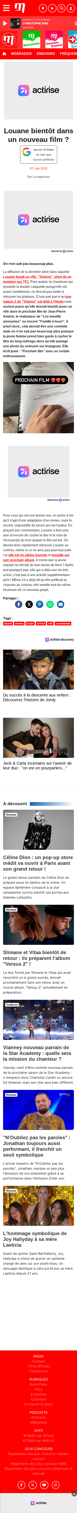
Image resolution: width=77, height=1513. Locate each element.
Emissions (46, 53)
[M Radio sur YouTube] (44, 1485)
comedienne (63, 623)
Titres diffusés (39, 1366)
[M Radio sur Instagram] (56, 1485)
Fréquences (38, 1371)
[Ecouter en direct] (52, 8)
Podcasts (38, 1417)
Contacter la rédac (38, 1404)
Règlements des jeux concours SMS (38, 1464)
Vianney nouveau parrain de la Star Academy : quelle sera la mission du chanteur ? (37, 1053)
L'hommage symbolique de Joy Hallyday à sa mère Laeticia (35, 1239)
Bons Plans (38, 1384)
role (50, 623)
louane (8, 623)
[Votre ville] (43, 8)
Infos (38, 1389)
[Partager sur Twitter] (28, 606)
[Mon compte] (71, 8)
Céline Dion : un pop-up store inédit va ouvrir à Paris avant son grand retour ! (38, 863)
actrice (41, 623)
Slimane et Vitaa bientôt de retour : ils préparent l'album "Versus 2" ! (36, 958)
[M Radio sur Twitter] (33, 1485)
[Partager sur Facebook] (17, 606)
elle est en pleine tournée (28, 555)
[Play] (5, 23)
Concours (38, 1399)
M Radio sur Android (38, 1440)
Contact (38, 1361)
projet (30, 623)
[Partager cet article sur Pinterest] (38, 606)
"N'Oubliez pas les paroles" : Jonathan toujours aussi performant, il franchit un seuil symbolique (36, 1146)
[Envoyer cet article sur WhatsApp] (49, 606)
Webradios (21, 53)
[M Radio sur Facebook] (21, 1485)
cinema (19, 623)
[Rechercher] (61, 8)
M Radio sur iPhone (39, 1435)
